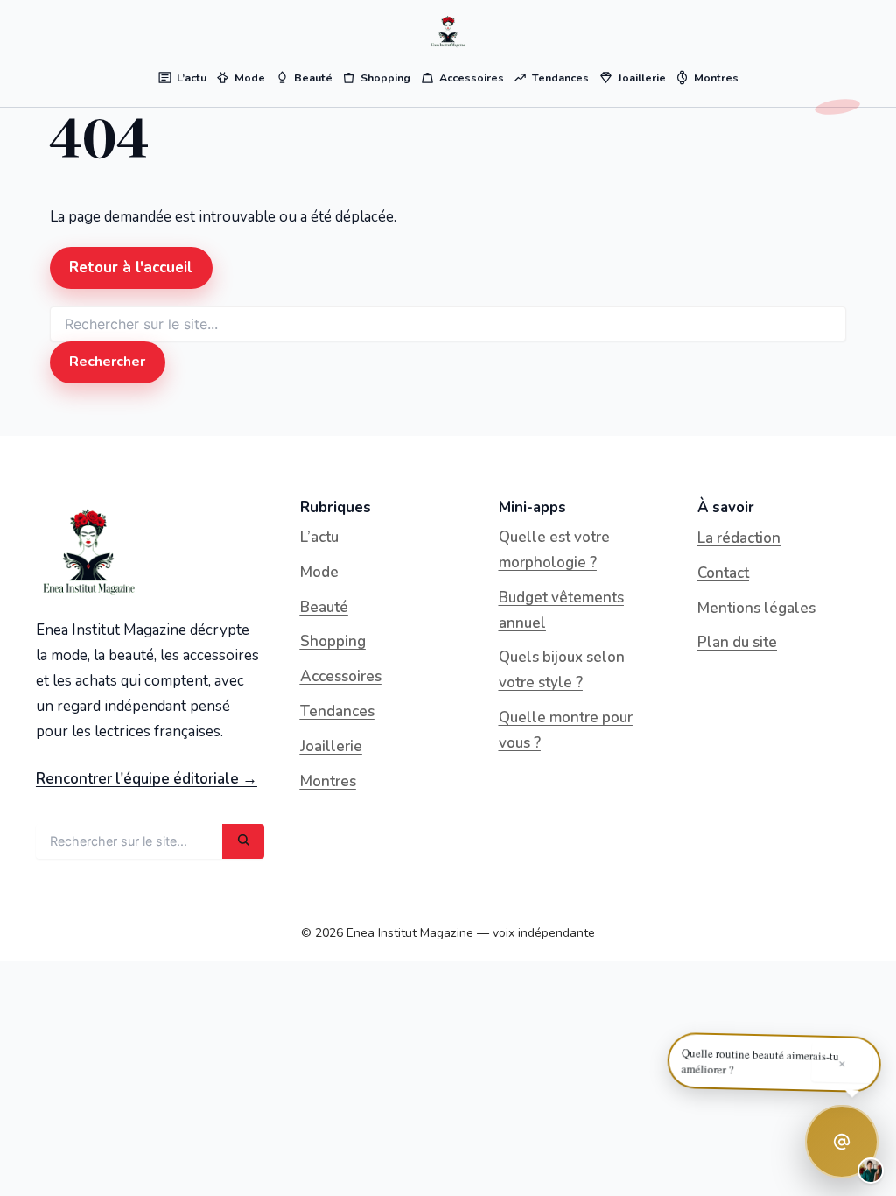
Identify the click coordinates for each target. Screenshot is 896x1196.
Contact (723, 573)
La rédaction (738, 538)
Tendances (337, 711)
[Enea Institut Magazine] (448, 31)
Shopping (333, 641)
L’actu (319, 537)
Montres (328, 781)
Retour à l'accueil (130, 267)
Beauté (324, 607)
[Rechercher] (243, 841)
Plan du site (737, 642)
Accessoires (341, 676)
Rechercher (107, 361)
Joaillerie (331, 746)
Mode (319, 572)
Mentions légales (756, 608)
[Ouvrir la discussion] (841, 1141)
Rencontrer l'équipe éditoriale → (146, 779)
